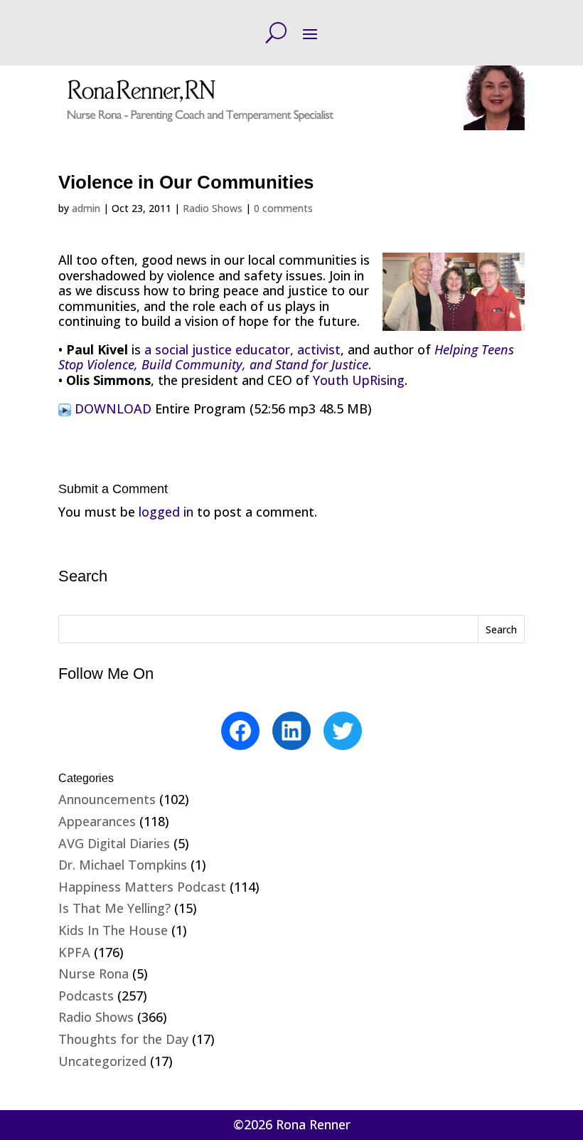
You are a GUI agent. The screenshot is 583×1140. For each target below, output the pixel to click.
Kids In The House (113, 930)
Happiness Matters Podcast (142, 886)
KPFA (74, 952)
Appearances (97, 821)
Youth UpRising (359, 380)
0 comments (283, 208)
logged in (166, 511)
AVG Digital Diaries (114, 843)
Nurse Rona (93, 973)
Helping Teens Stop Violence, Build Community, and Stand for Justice (286, 357)
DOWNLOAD (113, 408)
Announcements (107, 799)
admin (86, 208)
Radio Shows (212, 208)
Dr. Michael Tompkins (122, 864)
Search (501, 629)
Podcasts (86, 995)
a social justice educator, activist (242, 349)
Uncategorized (102, 1061)
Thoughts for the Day (123, 1038)
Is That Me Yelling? (114, 908)
